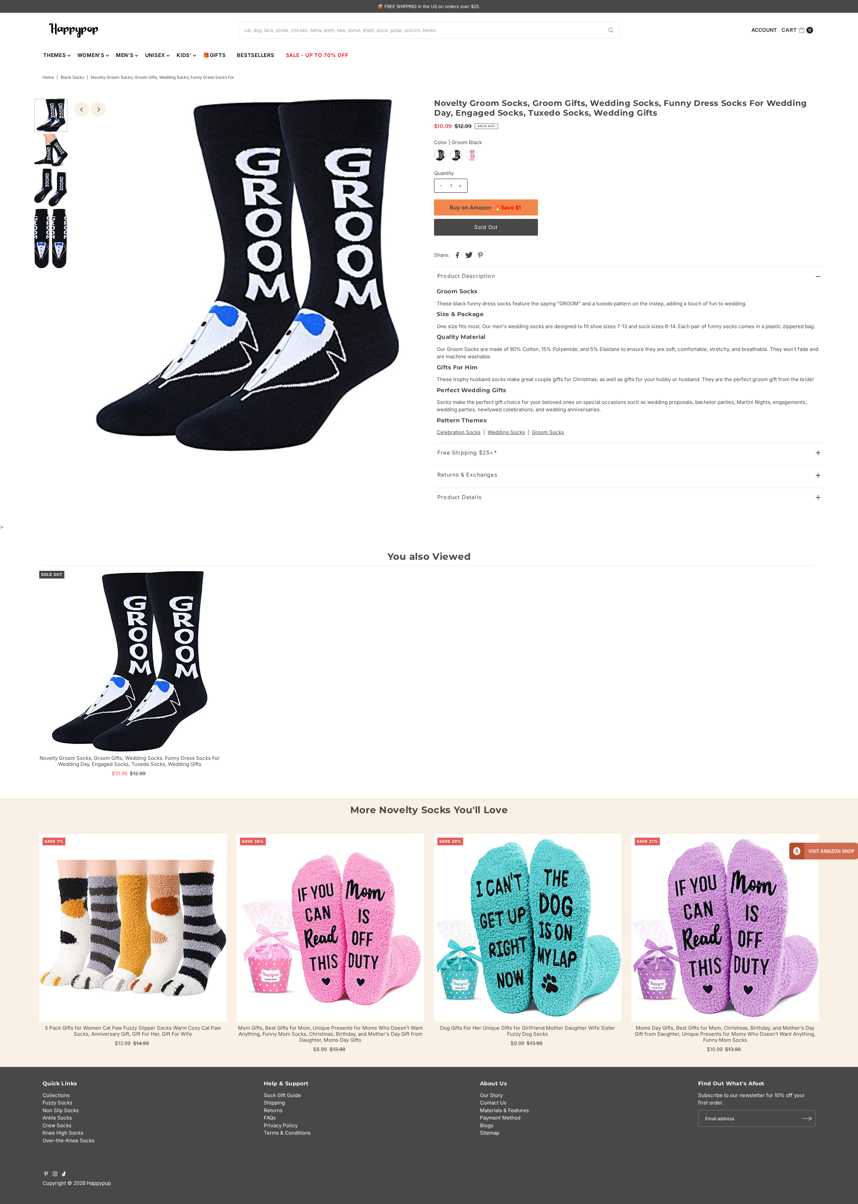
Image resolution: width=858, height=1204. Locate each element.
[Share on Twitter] (469, 255)
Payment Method (500, 1118)
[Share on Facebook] (457, 255)
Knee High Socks (63, 1133)
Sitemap (489, 1133)
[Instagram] (55, 1174)
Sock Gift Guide (282, 1095)
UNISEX (155, 55)
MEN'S (125, 55)
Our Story (491, 1095)
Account (764, 30)
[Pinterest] (46, 1174)
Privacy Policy (281, 1125)
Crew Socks (57, 1125)
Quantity (444, 173)
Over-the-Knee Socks (69, 1140)
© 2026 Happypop (89, 1183)
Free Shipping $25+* (467, 452)
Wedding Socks (506, 432)
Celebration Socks (459, 432)
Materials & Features (504, 1110)
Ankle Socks (57, 1118)
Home (48, 77)
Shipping (274, 1102)
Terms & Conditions (287, 1133)
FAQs (270, 1118)
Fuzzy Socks (57, 1102)
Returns (273, 1110)
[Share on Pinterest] (480, 255)
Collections (56, 1095)
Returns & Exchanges (467, 474)
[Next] (98, 109)
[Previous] (81, 109)
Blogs (486, 1125)
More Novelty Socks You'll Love (429, 810)
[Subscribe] (807, 1118)
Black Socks (72, 77)
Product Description (466, 276)
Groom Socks (548, 432)
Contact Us (493, 1102)
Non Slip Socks (61, 1110)
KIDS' (184, 55)
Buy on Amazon (485, 207)
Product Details (459, 497)
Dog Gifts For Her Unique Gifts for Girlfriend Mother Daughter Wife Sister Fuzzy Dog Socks (527, 1031)
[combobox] (429, 30)
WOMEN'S (91, 55)
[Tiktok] (64, 1174)
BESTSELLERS (255, 55)
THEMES (54, 55)
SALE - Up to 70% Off (317, 55)
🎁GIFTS (214, 55)
